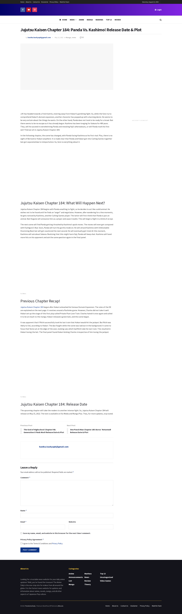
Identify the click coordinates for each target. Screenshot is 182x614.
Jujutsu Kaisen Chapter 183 (32, 307)
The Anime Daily (30, 606)
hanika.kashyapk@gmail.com (39, 37)
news (74, 37)
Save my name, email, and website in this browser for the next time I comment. (57, 533)
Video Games (105, 581)
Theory (87, 584)
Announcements (76, 577)
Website (72, 522)
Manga (90, 20)
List (70, 581)
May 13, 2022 (59, 37)
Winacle (60, 606)
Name (23, 510)
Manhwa (99, 20)
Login (159, 10)
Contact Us (36, 2)
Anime (81, 20)
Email (23, 522)
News (72, 20)
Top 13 (109, 20)
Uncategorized (106, 577)
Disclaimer (44, 2)
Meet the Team (64, 2)
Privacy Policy (54, 2)
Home (22, 2)
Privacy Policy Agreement (32, 539)
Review (118, 20)
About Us (28, 2)
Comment (25, 477)
